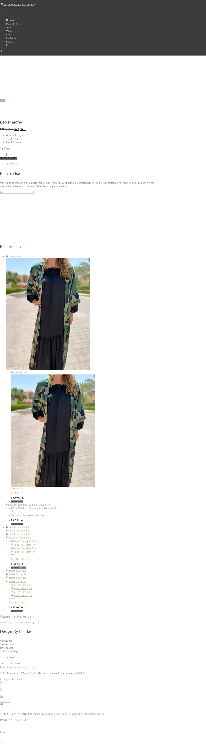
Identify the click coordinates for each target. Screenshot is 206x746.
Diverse (14, 488)
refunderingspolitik (94, 713)
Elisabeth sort (17, 493)
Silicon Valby (21, 720)
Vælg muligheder (18, 568)
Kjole (20, 488)
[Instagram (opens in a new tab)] (7, 14)
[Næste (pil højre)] (4, 742)
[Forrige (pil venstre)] (1, 742)
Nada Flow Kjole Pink (20, 559)
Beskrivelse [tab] (12, 163)
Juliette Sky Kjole (18, 602)
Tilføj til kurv (9, 158)
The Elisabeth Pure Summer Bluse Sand (27, 515)
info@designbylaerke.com (21, 667)
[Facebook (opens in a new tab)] (7, 10)
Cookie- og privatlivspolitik (67, 713)
